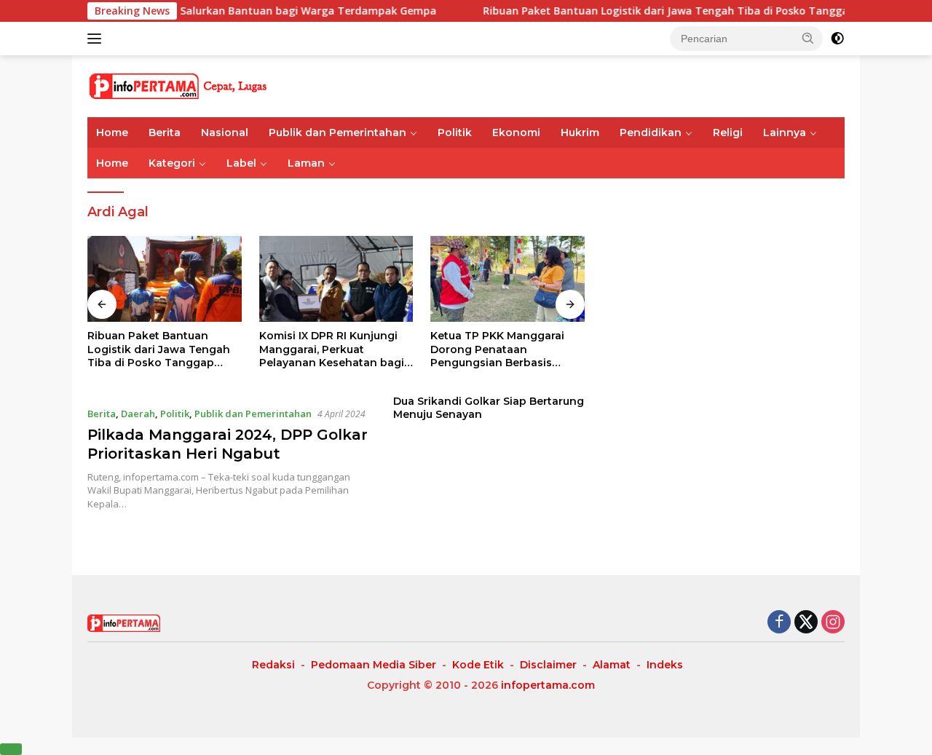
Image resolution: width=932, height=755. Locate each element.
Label (241, 163)
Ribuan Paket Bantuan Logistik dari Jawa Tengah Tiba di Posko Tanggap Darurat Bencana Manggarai (163, 349)
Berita (165, 132)
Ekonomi (516, 132)
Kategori (172, 163)
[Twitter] (806, 623)
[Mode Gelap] (837, 38)
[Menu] (97, 38)
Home (112, 132)
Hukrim (580, 132)
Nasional (224, 132)
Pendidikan (651, 132)
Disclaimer (548, 664)
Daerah (138, 413)
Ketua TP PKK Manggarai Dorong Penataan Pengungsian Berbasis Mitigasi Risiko (497, 349)
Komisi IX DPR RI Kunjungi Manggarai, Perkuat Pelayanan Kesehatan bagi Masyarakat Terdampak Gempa (331, 349)
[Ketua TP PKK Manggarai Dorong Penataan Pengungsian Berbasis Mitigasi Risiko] (507, 279)
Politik (455, 132)
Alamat (612, 664)
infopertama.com (548, 685)
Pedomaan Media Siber (373, 664)
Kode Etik (478, 664)
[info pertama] (214, 85)
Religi (728, 132)
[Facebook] (779, 623)
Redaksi (273, 664)
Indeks (665, 664)
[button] (808, 38)
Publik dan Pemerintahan (337, 132)
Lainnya (784, 132)
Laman (306, 163)
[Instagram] (833, 623)
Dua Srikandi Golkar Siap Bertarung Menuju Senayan (488, 408)
